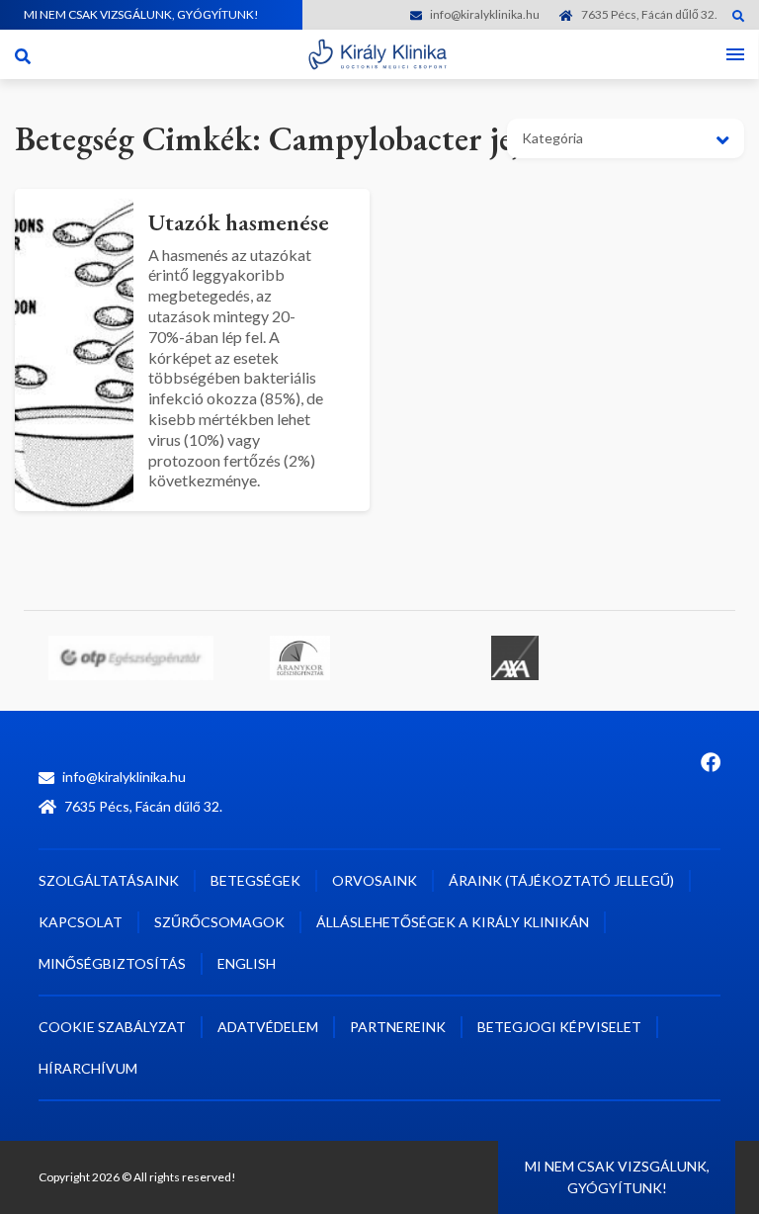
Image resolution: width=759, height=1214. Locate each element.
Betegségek (255, 880)
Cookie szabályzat (112, 1026)
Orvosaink (374, 880)
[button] (625, 138)
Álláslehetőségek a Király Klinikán (452, 921)
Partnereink (398, 1026)
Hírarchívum (88, 1068)
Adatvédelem (267, 1026)
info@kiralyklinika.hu (485, 14)
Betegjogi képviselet (559, 1026)
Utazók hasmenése (238, 222)
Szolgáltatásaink (109, 880)
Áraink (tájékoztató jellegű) (561, 880)
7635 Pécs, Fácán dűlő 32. (649, 14)
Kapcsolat (81, 921)
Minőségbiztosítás (112, 963)
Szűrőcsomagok (219, 921)
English (246, 963)
